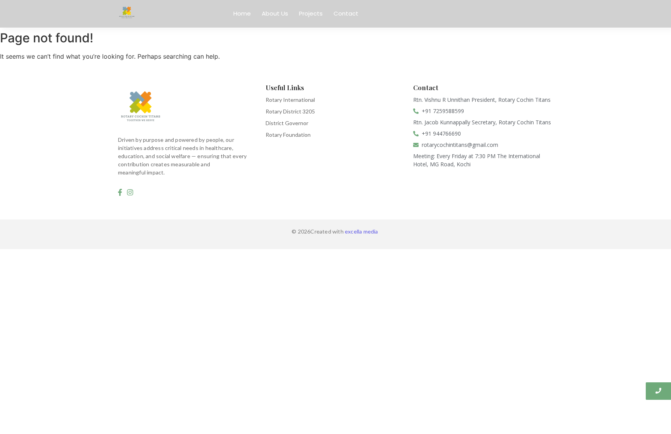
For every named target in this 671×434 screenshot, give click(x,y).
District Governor (287, 123)
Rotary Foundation (288, 134)
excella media (362, 231)
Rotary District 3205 (290, 111)
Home (242, 13)
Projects (311, 13)
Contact (346, 13)
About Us (275, 13)
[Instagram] (130, 192)
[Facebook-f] (120, 192)
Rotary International (290, 99)
